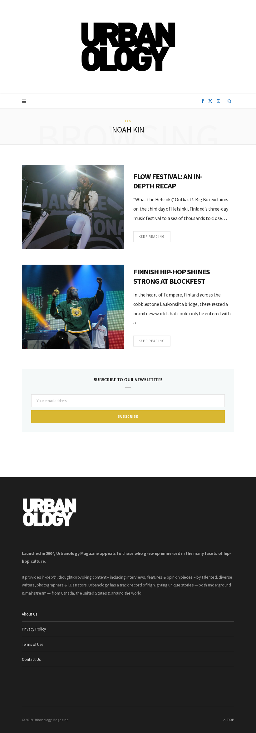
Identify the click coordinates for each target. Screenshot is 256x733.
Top (230, 719)
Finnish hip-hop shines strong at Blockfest (171, 276)
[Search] (230, 101)
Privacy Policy (34, 629)
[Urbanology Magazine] (128, 47)
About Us (29, 614)
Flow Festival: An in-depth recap (167, 181)
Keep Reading (152, 236)
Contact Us (31, 659)
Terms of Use (32, 644)
